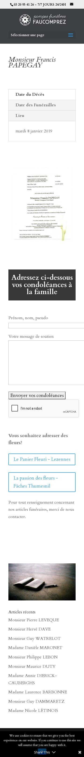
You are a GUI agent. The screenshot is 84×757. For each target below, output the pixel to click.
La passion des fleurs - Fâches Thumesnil (36, 482)
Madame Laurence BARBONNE (37, 692)
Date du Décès (30, 94)
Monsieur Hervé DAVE (29, 629)
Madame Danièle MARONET (35, 648)
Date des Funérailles (36, 105)
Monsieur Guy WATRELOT (34, 639)
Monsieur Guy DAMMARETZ (36, 701)
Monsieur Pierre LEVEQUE (33, 620)
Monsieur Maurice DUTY (32, 666)
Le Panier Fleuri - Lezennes (42, 459)
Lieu (20, 116)
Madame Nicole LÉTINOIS (33, 711)
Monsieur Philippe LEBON (33, 657)
